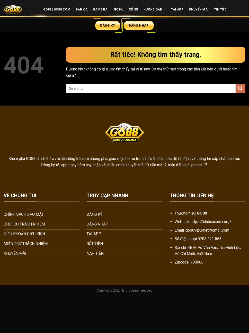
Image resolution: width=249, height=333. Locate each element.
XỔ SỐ (133, 9)
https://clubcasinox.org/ (211, 221)
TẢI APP (177, 9)
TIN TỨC (220, 9)
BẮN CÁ (82, 9)
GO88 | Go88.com (56, 9)
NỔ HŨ (118, 9)
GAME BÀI (100, 9)
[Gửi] (240, 88)
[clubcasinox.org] (14, 9)
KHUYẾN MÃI (199, 9)
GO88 (30, 158)
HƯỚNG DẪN (152, 9)
